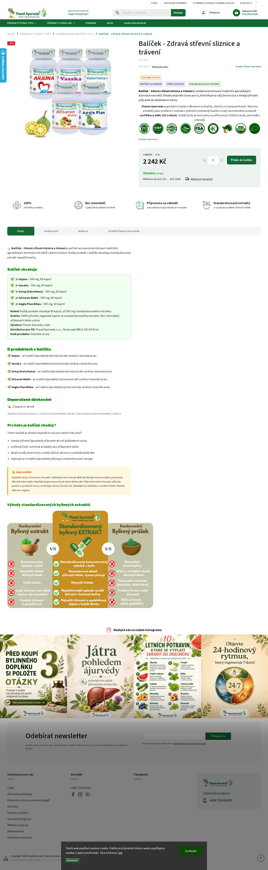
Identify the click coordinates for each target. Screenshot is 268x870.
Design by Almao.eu (54, 860)
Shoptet (21, 860)
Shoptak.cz (38, 860)
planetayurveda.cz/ (80, 794)
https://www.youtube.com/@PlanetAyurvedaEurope (87, 794)
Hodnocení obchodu (19, 838)
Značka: (248, 66)
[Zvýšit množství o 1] (221, 160)
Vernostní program (19, 819)
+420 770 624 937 (81, 788)
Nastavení (72, 860)
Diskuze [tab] (83, 231)
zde (120, 853)
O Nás (154, 3)
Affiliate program (17, 825)
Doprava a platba (17, 813)
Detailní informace (148, 139)
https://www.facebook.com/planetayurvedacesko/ (73, 794)
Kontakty (246, 3)
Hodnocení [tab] (51, 231)
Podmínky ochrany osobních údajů (213, 3)
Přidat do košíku (241, 159)
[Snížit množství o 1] (204, 160)
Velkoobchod (15, 831)
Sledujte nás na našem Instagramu (137, 630)
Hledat (178, 12)
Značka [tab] (123, 231)
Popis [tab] (20, 231)
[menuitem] (24, 23)
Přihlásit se (218, 736)
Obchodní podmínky (175, 3)
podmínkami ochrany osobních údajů (190, 743)
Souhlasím (191, 851)
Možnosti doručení (202, 179)
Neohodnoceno (160, 67)
